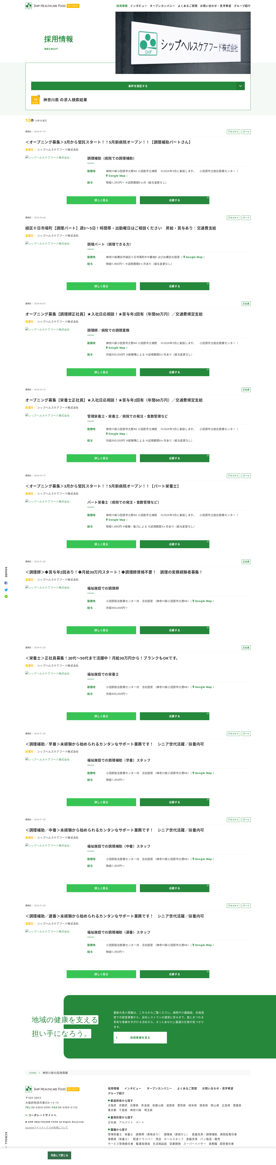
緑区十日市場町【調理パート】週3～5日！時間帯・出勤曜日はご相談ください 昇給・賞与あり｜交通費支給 (120, 228)
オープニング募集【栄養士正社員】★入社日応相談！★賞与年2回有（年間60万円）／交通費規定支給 (114, 400)
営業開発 (175, 1143)
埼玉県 (148, 1110)
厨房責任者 (227, 1143)
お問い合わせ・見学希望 (215, 6)
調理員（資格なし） (176, 1134)
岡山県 (215, 1105)
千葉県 (123, 1110)
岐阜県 (193, 1105)
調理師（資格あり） (148, 1134)
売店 (158, 1139)
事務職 (213, 1143)
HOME (33, 1072)
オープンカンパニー (162, 6)
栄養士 (129, 1134)
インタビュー (138, 6)
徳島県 (204, 1105)
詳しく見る (101, 200)
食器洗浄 (192, 1139)
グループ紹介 (242, 6)
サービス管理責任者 (120, 1143)
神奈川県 (135, 1110)
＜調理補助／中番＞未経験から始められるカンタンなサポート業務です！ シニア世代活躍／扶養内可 (114, 830)
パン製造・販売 (210, 1139)
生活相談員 (160, 1143)
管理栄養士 (115, 1134)
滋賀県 (170, 1105)
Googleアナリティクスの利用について (46, 1127)
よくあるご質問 (188, 6)
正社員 (112, 1122)
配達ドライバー (143, 1139)
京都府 (123, 1105)
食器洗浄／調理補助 (204, 1134)
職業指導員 (143, 1143)
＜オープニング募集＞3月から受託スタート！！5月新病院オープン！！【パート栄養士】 (103, 486)
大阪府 (112, 1105)
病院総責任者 (228, 1134)
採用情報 (122, 6)
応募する (174, 200)
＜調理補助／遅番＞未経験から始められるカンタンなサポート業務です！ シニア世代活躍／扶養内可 (114, 916)
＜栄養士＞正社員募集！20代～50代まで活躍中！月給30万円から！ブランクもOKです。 (102, 658)
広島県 (226, 1105)
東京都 (112, 1110)
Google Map (117, 175)
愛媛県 (237, 1105)
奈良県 (145, 1105)
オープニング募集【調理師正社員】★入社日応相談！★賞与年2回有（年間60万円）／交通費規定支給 (114, 314)
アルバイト (126, 1122)
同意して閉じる (59, 1155)
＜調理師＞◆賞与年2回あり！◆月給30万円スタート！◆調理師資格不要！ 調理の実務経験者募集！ (114, 572)
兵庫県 (134, 1105)
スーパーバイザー (194, 1143)
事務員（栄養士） (119, 1139)
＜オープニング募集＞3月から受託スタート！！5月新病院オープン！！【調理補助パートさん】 (109, 142)
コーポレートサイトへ (42, 1115)
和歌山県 (158, 1105)
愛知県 (181, 1105)
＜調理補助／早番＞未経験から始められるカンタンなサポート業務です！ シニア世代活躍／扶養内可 (114, 744)
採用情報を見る (140, 1037)
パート (140, 1122)
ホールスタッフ (174, 1139)
